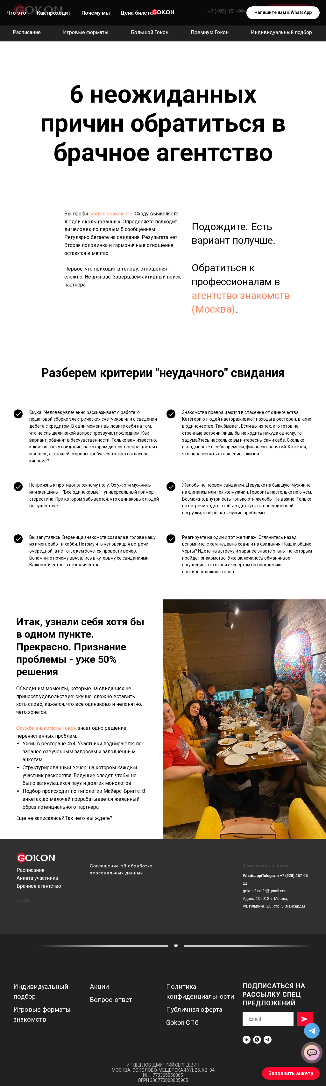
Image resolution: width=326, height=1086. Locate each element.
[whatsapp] (257, 1040)
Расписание (27, 32)
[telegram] (268, 1040)
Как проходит (54, 13)
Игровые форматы (86, 32)
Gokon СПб (182, 1022)
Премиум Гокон (210, 32)
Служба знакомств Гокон (46, 728)
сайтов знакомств (110, 214)
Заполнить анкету (290, 1073)
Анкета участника (37, 878)
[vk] (247, 1040)
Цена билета (137, 13)
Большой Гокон (149, 32)
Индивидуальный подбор (281, 32)
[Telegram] (312, 1031)
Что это (16, 13)
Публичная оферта (194, 1009)
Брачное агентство (39, 886)
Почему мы (96, 13)
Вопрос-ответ (111, 999)
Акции (99, 986)
